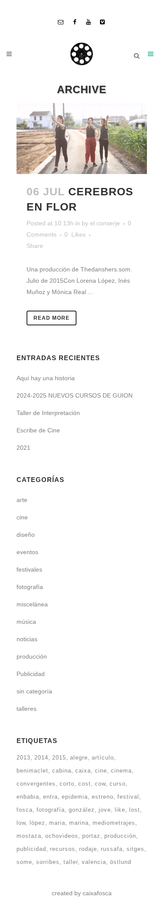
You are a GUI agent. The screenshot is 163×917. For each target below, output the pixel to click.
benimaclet (32, 770)
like (120, 810)
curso (118, 783)
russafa (112, 849)
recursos (62, 849)
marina (79, 823)
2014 (41, 757)
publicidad (31, 849)
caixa (83, 770)
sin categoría (34, 691)
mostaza (29, 836)
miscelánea (32, 604)
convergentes (36, 783)
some (24, 862)
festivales (29, 569)
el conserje (105, 223)
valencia (94, 862)
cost (84, 783)
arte (22, 499)
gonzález (82, 810)
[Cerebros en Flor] (82, 138)
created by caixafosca (82, 893)
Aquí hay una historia (46, 378)
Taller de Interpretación (48, 412)
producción (32, 656)
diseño (26, 534)
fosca (25, 810)
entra (50, 796)
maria (57, 823)
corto (67, 783)
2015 (59, 757)
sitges (135, 849)
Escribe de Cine (38, 430)
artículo (103, 757)
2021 (23, 447)
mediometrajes (114, 823)
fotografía (30, 586)
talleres (27, 708)
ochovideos (61, 836)
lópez (37, 823)
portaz (91, 836)
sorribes (48, 862)
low (21, 823)
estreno (102, 796)
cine (22, 517)
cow (100, 783)
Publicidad (31, 673)
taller (70, 862)
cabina (61, 770)
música (26, 621)
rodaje (88, 849)
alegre (79, 757)
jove (105, 810)
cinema (121, 770)
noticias (27, 639)
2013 (23, 757)
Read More (51, 318)
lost (134, 810)
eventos (27, 552)
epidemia (75, 796)
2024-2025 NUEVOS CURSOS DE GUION (75, 395)
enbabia (28, 796)
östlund (120, 862)
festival (128, 796)
